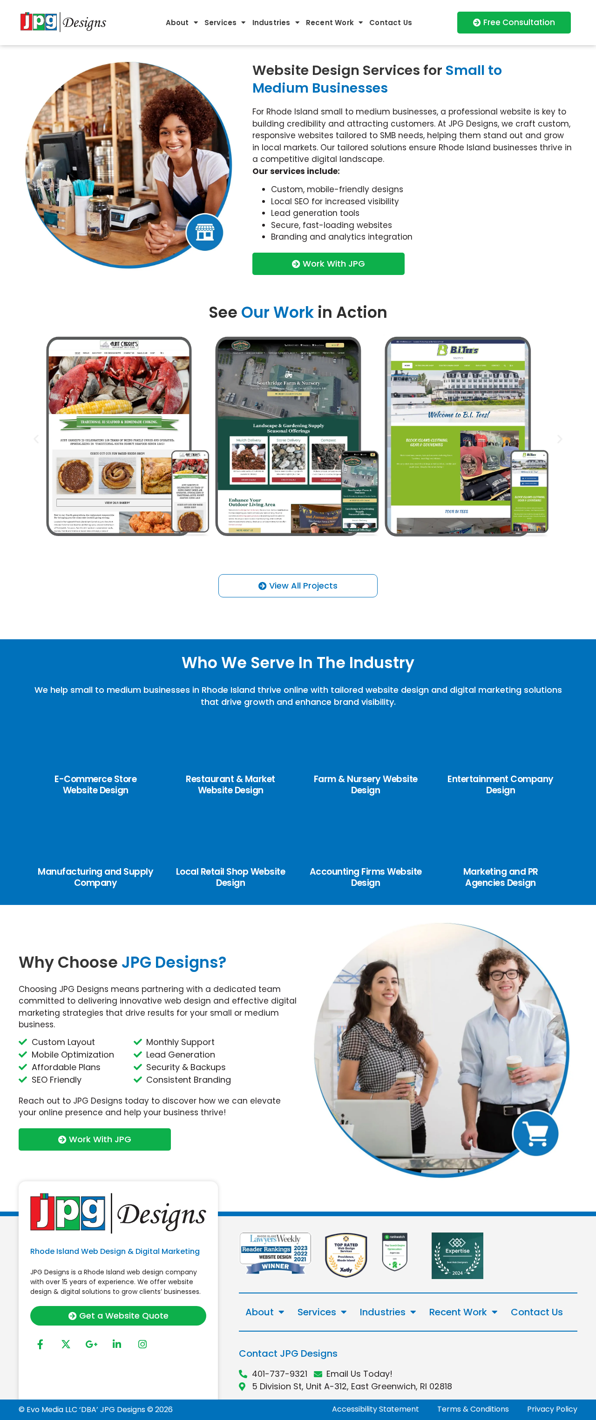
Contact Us (390, 22)
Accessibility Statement (375, 1409)
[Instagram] (142, 1344)
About (177, 22)
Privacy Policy (552, 1409)
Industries (271, 22)
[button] (36, 438)
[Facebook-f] (40, 1344)
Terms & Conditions (473, 1409)
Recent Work (330, 22)
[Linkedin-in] (117, 1344)
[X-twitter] (65, 1344)
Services (220, 22)
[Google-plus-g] (91, 1344)
